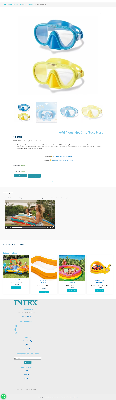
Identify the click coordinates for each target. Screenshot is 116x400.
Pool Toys (41, 181)
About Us (26, 370)
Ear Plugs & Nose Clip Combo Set (62, 156)
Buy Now (34, 176)
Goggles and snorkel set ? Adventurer (62, 160)
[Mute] (50, 227)
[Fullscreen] (53, 227)
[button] (100, 13)
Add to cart (20, 175)
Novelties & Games (33, 181)
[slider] (29, 227)
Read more (44, 292)
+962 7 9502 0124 (26, 316)
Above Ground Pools (12, 4)
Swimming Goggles (28, 4)
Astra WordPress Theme (71, 397)
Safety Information (28, 344)
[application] (30, 214)
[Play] (7, 227)
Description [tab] (8, 194)
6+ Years (60, 181)
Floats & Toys (67, 181)
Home (4, 4)
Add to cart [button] (16, 288)
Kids (21, 4)
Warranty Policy (27, 341)
